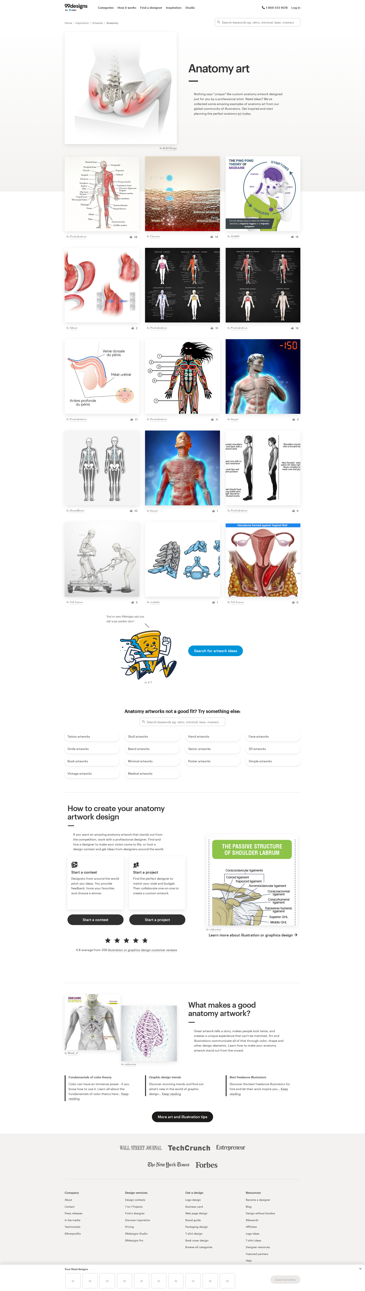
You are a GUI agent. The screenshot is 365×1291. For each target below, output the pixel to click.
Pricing (129, 1226)
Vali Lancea (76, 602)
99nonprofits (73, 1233)
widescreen (215, 929)
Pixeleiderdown (78, 236)
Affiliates (251, 1226)
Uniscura (155, 236)
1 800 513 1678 (277, 7)
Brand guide (193, 1220)
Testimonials (72, 1226)
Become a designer (258, 1199)
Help (249, 1260)
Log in (295, 7)
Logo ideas (252, 1233)
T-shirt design (193, 1233)
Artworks (98, 22)
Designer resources (258, 1247)
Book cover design (196, 1240)
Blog (249, 1206)
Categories (106, 7)
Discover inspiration (137, 1220)
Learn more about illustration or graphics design (251, 935)
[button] (360, 1268)
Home (69, 22)
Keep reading (171, 1094)
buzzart (234, 419)
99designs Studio (136, 1233)
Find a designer (151, 7)
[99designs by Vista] (76, 7)
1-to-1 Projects (134, 1206)
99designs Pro (134, 1240)
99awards (252, 1220)
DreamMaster (77, 510)
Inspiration (174, 7)
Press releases (74, 1213)
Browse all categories (198, 1247)
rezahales (155, 602)
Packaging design (196, 1226)
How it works (126, 7)
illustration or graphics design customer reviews (142, 950)
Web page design (196, 1213)
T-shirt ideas (253, 1240)
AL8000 (235, 236)
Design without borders (260, 1213)
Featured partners (257, 1253)
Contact (70, 1206)
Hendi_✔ (73, 1053)
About (68, 1199)
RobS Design (170, 148)
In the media (72, 1220)
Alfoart (73, 327)
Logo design (193, 1199)
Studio (190, 7)
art (240, 113)
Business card (194, 1206)
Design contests (135, 1199)
